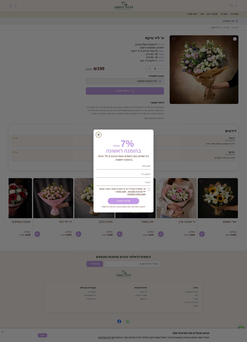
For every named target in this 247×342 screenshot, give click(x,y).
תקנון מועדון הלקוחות (136, 194)
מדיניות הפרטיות (135, 191)
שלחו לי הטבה (123, 201)
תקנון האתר (121, 191)
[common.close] (98, 134)
